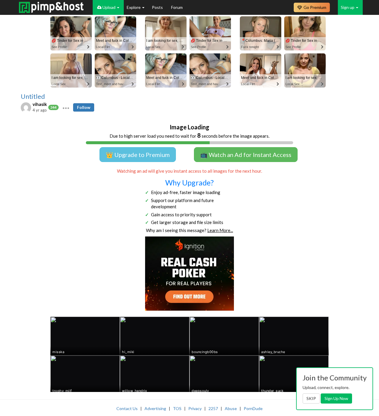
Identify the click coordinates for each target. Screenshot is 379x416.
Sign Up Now (336, 398)
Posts (158, 7)
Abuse (231, 408)
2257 (213, 408)
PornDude (253, 408)
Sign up (348, 7)
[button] (66, 107)
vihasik (40, 104)
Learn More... (220, 230)
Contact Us (127, 408)
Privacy (195, 408)
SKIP (311, 398)
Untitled (33, 96)
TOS (177, 408)
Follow (83, 107)
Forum (177, 7)
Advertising (155, 408)
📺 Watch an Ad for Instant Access (245, 154)
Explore (134, 7)
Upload (109, 7)
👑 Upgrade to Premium (138, 154)
